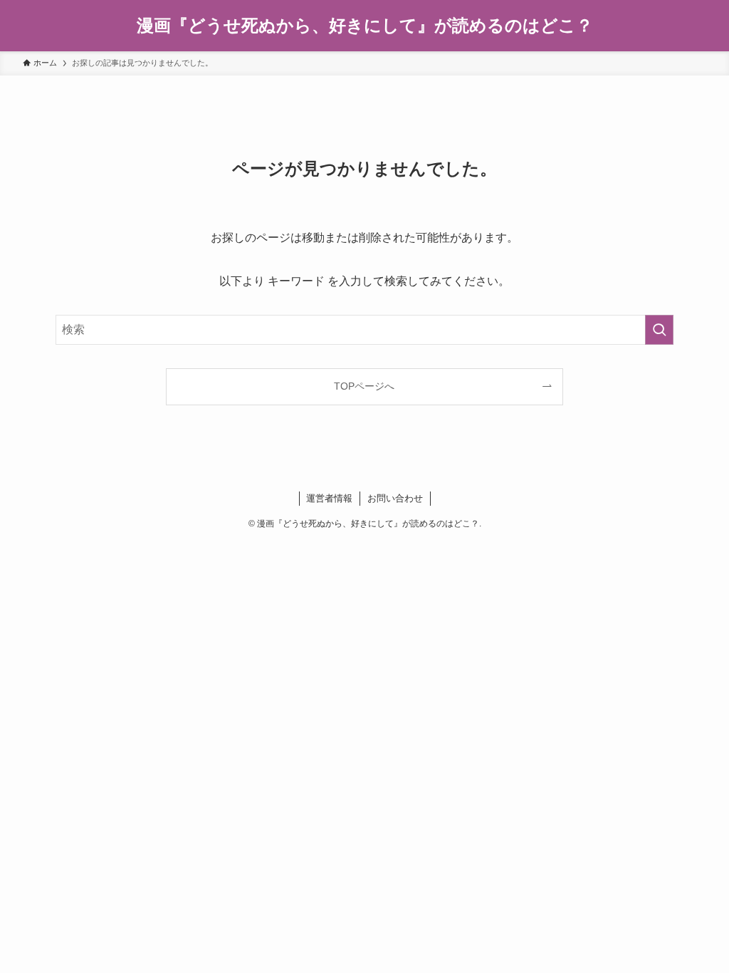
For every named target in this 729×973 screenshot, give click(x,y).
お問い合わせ (395, 498)
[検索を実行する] (659, 330)
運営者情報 (329, 498)
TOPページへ (364, 386)
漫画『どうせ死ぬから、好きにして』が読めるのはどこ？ (365, 25)
